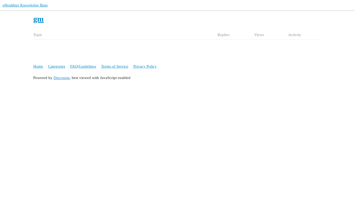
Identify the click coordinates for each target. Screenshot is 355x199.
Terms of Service (114, 66)
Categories (56, 66)
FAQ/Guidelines (83, 66)
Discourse (62, 78)
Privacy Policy (145, 66)
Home (38, 66)
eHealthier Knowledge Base (25, 5)
